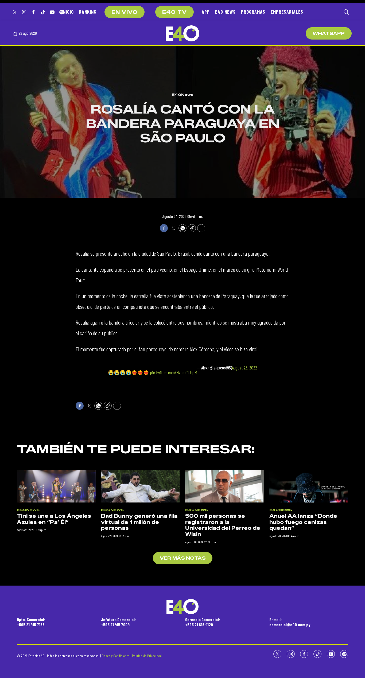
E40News (182, 94)
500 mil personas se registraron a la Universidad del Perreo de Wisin (222, 525)
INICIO (68, 12)
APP (206, 12)
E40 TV (174, 12)
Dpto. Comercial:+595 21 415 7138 (31, 622)
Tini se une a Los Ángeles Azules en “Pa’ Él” (54, 519)
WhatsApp (329, 33)
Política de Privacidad (147, 655)
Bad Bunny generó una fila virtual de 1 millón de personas (139, 522)
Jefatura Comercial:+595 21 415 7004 (118, 622)
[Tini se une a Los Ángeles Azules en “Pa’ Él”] (56, 486)
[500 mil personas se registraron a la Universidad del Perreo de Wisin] (224, 486)
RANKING (87, 12)
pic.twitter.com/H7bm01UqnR (173, 372)
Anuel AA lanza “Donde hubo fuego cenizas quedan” (303, 522)
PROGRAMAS (253, 12)
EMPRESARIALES (287, 12)
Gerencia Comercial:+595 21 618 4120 (202, 622)
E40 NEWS (225, 12)
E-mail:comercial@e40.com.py (289, 622)
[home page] (182, 33)
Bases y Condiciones (116, 655)
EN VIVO (124, 12)
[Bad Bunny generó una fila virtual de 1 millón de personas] (140, 486)
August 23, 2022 (244, 368)
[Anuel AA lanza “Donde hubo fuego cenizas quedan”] (308, 486)
